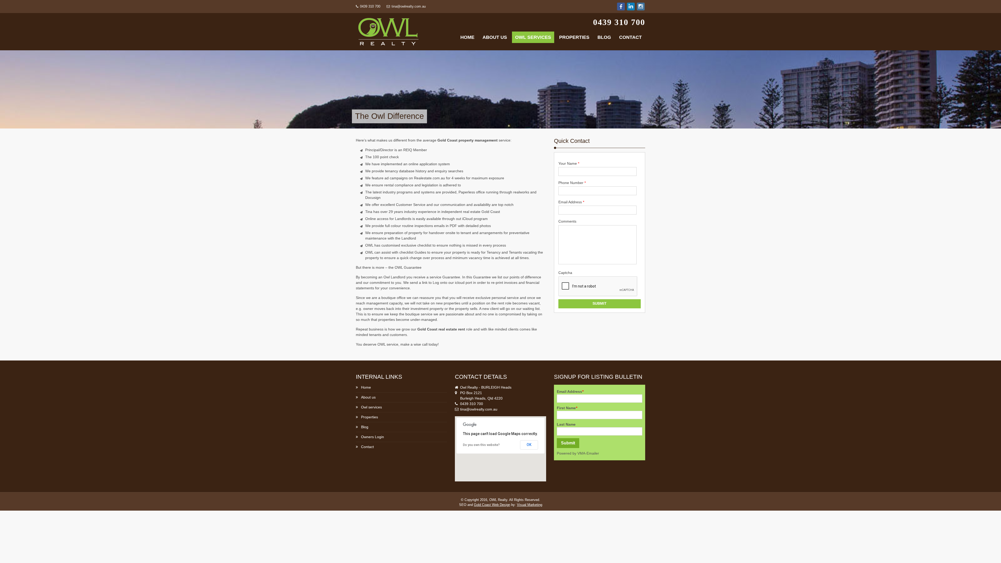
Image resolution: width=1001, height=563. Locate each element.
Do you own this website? (481, 445)
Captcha (565, 273)
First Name (567, 408)
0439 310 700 (369, 6)
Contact (630, 37)
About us (495, 37)
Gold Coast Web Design (492, 505)
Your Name (568, 163)
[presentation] (598, 286)
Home (467, 37)
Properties (574, 37)
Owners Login (372, 437)
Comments (567, 221)
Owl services (533, 37)
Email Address (571, 202)
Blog (604, 37)
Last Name (566, 424)
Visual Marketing (529, 505)
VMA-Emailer (588, 453)
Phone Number (572, 183)
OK (529, 445)
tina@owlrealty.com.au (408, 6)
